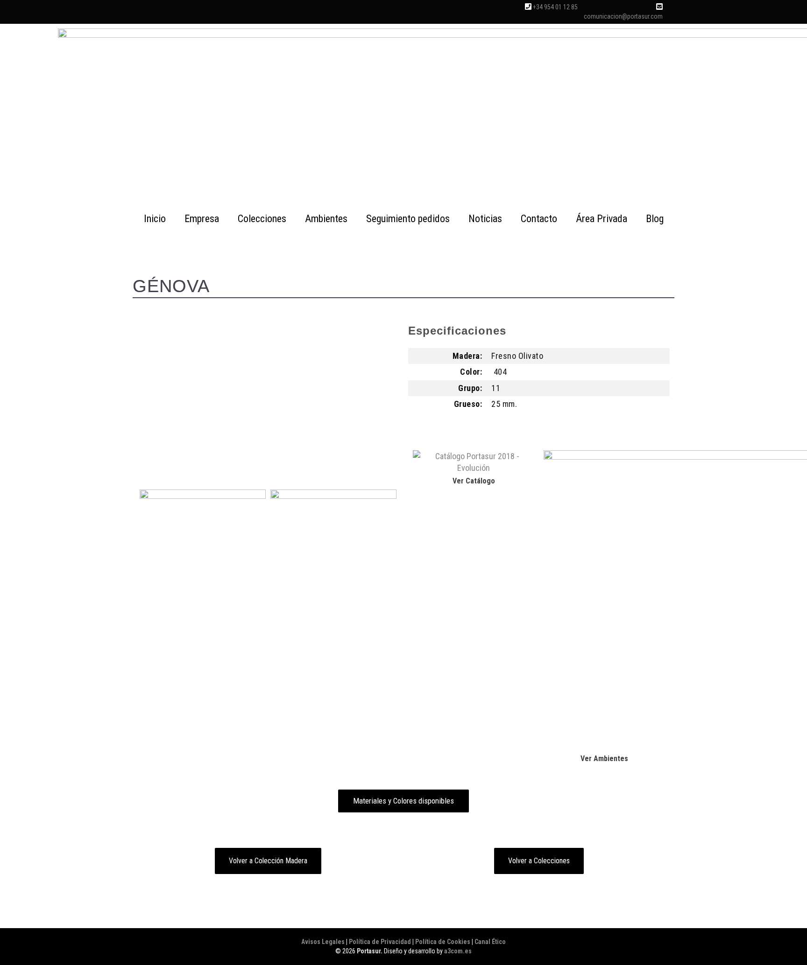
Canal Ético (490, 941)
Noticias (485, 218)
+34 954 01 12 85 (555, 7)
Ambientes (326, 218)
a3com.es (458, 951)
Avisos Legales (323, 941)
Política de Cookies (442, 941)
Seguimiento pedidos (408, 218)
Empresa (201, 218)
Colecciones (262, 218)
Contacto (539, 218)
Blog (655, 218)
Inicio (155, 218)
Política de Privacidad (380, 941)
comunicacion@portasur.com (623, 16)
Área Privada (601, 218)
